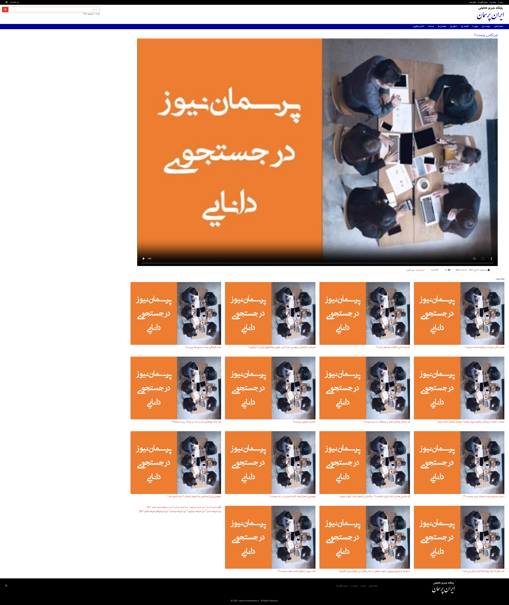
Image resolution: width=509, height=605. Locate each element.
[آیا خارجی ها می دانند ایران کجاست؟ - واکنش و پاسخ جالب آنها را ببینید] (364, 463)
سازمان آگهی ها (483, 2)
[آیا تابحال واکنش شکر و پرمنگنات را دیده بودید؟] (364, 388)
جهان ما (475, 26)
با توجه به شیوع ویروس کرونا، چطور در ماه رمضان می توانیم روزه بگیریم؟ (374, 571)
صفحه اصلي (373, 586)
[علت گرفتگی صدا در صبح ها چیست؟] (176, 314)
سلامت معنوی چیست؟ (304, 422)
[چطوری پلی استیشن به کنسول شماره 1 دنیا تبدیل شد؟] (176, 463)
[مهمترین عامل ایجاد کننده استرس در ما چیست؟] (270, 463)
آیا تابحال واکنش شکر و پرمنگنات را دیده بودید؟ (387, 422)
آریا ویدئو (420, 270)
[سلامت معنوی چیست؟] (270, 388)
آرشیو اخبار (472, 2)
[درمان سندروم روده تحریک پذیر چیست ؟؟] (459, 463)
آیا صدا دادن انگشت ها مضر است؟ (393, 347)
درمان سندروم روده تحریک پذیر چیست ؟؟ (483, 496)
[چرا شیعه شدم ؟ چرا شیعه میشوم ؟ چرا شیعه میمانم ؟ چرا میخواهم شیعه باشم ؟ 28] (184, 508)
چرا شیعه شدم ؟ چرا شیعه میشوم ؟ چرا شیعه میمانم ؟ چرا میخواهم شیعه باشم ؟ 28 (180, 511)
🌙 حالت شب (14, 2)
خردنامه (431, 26)
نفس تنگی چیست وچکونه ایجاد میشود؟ (484, 347)
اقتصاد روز (464, 26)
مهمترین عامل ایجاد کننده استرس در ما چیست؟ (292, 496)
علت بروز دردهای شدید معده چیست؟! (296, 571)
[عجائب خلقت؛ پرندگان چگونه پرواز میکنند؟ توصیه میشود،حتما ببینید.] (459, 388)
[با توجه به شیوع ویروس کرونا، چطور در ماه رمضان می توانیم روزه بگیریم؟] (364, 537)
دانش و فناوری (418, 26)
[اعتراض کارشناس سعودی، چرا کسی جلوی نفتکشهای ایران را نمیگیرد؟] (270, 314)
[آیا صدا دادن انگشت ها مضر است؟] (364, 314)
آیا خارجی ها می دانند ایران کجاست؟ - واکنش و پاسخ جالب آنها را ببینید (375, 496)
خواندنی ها (442, 26)
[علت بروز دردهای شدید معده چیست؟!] (270, 537)
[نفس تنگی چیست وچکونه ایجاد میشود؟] (459, 314)
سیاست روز (486, 26)
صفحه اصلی (498, 26)
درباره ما (500, 2)
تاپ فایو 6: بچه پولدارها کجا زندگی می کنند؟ (483, 571)
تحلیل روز (453, 26)
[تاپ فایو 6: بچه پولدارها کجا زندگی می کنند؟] (459, 537)
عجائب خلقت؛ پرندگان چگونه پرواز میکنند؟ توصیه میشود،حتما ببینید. (470, 422)
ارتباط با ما (493, 2)
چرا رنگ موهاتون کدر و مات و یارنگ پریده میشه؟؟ (196, 422)
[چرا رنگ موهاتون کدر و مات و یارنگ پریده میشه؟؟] (176, 388)
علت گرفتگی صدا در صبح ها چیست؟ (203, 347)
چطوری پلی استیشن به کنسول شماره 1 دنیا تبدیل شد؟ (194, 496)
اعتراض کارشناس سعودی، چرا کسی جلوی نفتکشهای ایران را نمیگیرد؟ (282, 347)
